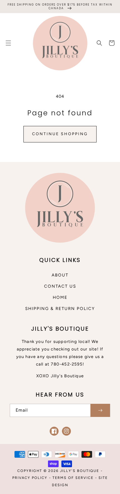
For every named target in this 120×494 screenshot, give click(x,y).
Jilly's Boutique (79, 471)
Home (60, 297)
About (60, 275)
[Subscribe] (100, 410)
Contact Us (60, 286)
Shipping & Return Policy (60, 308)
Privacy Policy (29, 478)
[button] (8, 43)
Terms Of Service (72, 478)
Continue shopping (60, 134)
